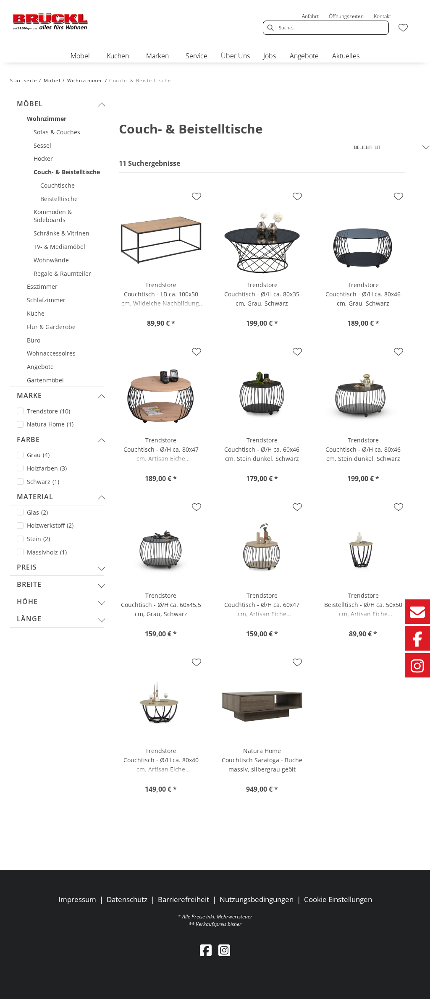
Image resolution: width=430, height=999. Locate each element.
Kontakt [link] (382, 16)
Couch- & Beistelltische (140, 80)
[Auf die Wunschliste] (196, 196)
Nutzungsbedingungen (257, 899)
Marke (29, 395)
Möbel (52, 80)
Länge (29, 618)
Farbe (28, 439)
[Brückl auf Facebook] (417, 638)
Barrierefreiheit (183, 899)
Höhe (27, 601)
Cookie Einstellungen (338, 899)
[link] (80, 55)
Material (35, 496)
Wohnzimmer (85, 80)
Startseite (23, 80)
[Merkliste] (403, 27)
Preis (27, 567)
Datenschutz (127, 899)
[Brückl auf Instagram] (417, 665)
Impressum (77, 899)
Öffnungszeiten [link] (346, 16)
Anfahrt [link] (310, 16)
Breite (29, 584)
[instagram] (224, 950)
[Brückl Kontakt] (417, 611)
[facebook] (206, 950)
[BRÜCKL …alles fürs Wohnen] (50, 21)
